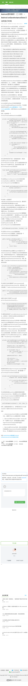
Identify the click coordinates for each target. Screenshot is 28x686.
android (5, 435)
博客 (7, 2)
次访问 (19, 560)
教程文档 (11, 2)
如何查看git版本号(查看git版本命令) (11, 620)
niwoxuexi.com (11, 675)
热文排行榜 (5, 595)
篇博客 (9, 560)
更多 (25, 595)
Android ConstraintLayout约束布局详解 (12, 626)
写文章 (14, 543)
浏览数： (5, 601)
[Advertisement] (14, 460)
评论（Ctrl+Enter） (19, 502)
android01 (24, 477)
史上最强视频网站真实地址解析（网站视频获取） (14, 613)
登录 (24, 6)
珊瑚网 (7, 670)
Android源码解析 (11, 435)
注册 (18, 6)
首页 (3, 2)
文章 (6, 6)
